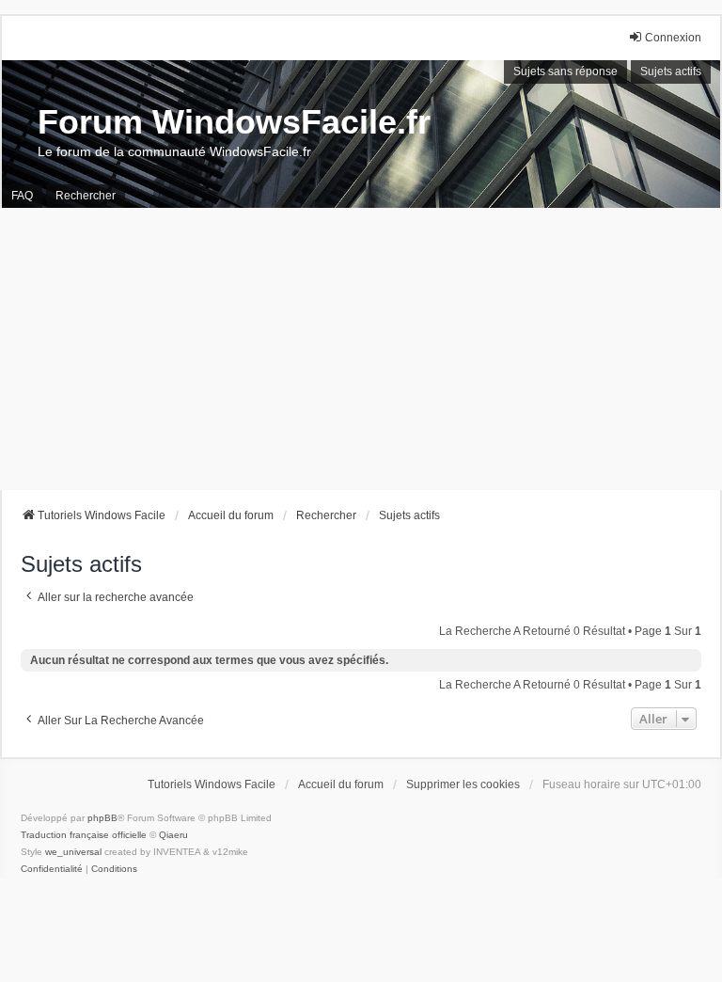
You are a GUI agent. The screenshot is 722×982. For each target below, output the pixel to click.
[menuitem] (52, 869)
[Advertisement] (361, 349)
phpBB (102, 818)
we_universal (73, 852)
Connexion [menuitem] (673, 37)
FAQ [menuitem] (22, 195)
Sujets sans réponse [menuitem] (565, 71)
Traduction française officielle (84, 835)
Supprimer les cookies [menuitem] (463, 784)
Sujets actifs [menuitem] (670, 71)
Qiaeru (173, 835)
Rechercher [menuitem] (85, 195)
